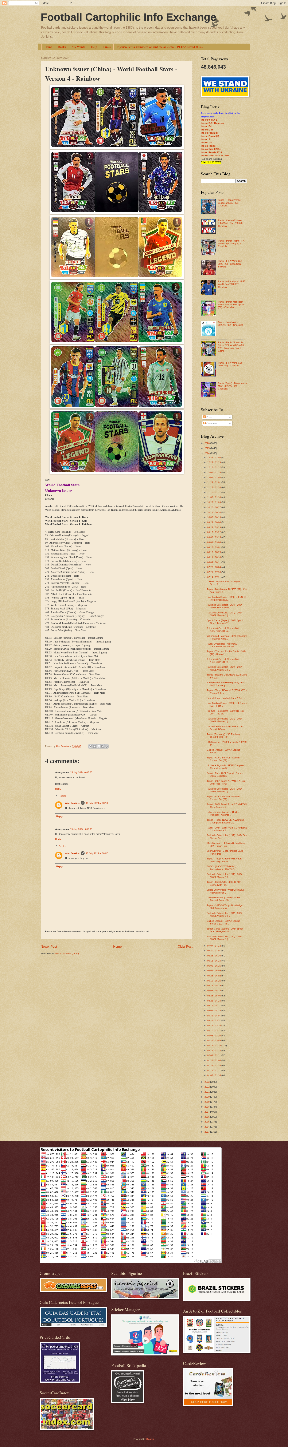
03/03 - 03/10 (214, 1035)
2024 (207, 453)
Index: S (205, 139)
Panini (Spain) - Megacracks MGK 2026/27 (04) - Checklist (232, 386)
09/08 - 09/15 (214, 537)
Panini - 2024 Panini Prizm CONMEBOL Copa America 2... (227, 805)
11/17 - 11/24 (214, 487)
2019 (207, 1102)
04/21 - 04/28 (214, 1000)
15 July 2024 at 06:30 (81, 829)
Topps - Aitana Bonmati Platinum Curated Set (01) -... (223, 798)
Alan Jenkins (72, 803)
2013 (207, 1131)
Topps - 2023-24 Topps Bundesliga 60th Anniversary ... (224, 906)
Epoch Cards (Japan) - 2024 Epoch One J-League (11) (225, 621)
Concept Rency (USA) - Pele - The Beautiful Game (224, 727)
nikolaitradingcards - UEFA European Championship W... (225, 766)
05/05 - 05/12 (214, 990)
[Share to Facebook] (102, 746)
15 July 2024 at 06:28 (81, 772)
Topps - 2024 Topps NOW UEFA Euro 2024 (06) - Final (226, 782)
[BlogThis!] (94, 746)
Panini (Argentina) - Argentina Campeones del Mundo (222, 645)
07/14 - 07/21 (214, 577)
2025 (207, 448)
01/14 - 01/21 (214, 1070)
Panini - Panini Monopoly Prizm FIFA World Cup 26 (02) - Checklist (231, 305)
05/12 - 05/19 (214, 985)
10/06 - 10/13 (214, 517)
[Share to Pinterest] (106, 746)
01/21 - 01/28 (214, 1065)
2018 (207, 1106)
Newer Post (49, 946)
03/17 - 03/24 (214, 1025)
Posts (209, 417)
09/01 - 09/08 (214, 542)
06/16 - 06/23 (214, 960)
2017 (207, 1112)
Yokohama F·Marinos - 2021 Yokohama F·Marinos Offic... (227, 637)
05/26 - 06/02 (214, 975)
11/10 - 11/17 (214, 492)
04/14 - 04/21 (214, 1005)
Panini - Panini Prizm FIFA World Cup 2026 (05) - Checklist (231, 243)
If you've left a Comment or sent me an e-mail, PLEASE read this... (160, 47)
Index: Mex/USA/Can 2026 (215, 155)
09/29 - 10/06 (214, 522)
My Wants (78, 47)
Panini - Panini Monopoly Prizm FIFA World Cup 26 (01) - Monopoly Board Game (231, 346)
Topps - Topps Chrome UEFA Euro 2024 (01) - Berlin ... (224, 860)
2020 (207, 1097)
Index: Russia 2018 (211, 152)
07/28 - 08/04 (214, 567)
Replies (62, 796)
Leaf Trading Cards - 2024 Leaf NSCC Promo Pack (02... (226, 598)
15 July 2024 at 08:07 (97, 853)
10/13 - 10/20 (214, 512)
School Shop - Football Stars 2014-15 (226, 698)
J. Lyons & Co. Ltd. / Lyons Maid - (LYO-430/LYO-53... (224, 629)
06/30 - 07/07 (214, 950)
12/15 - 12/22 (214, 467)
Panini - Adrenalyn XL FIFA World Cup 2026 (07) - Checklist (231, 284)
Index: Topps (208, 146)
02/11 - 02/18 (214, 1050)
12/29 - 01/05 (214, 457)
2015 (207, 1121)
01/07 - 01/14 (214, 1075)
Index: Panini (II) (210, 136)
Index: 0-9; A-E (209, 119)
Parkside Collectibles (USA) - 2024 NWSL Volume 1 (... (224, 614)
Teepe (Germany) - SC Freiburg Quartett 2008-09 (223, 735)
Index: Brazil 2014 (211, 149)
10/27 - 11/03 (214, 502)
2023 (207, 1082)
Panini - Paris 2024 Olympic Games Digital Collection (225, 774)
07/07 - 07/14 (214, 945)
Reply (58, 788)
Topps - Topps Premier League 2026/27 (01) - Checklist (229, 203)
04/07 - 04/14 (214, 1010)
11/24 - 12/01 (214, 482)
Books (62, 47)
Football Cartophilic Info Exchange (128, 17)
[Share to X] (98, 746)
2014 (207, 1126)
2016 (207, 1117)
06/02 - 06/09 (214, 970)
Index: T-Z (206, 142)
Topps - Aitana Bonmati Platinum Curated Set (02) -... (223, 759)
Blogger (150, 1439)
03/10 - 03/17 (214, 1030)
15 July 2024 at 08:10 (97, 803)
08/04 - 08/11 (214, 562)
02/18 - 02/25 (214, 1045)
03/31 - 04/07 (214, 1015)
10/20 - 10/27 (214, 507)
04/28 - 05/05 (214, 995)
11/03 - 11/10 (214, 497)
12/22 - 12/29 (214, 462)
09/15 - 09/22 (214, 532)
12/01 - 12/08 (214, 477)
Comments (212, 423)
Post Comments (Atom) (67, 953)
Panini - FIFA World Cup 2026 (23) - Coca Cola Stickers (230, 264)
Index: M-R (207, 129)
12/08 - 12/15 (214, 472)
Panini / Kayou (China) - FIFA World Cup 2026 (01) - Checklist (232, 223)
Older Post (185, 946)
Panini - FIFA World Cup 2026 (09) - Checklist (230, 364)
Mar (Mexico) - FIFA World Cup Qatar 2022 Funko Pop (226, 844)
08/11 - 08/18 (214, 557)
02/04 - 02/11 (214, 1055)
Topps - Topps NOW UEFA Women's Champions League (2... (225, 821)
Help (94, 47)
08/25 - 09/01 (214, 547)
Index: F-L (206, 126)
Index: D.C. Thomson (213, 123)
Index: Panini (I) (209, 133)
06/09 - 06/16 (214, 965)
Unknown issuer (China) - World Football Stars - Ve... (223, 899)
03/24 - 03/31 (214, 1020)
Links (106, 47)
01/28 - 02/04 (214, 1060)
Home (48, 47)
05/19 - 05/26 (214, 980)
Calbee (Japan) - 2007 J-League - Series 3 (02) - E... (224, 922)
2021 (207, 1092)
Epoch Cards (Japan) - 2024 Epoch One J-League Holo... (225, 930)
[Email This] (90, 746)
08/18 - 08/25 (214, 552)
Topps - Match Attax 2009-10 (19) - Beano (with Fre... (225, 883)
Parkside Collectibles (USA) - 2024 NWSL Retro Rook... (224, 606)
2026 (207, 443)
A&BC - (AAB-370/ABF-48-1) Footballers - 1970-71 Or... (222, 867)
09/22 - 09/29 (214, 527)
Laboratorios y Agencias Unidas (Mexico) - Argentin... (223, 813)
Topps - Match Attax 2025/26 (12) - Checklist (230, 323)
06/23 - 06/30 (214, 955)
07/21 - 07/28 (214, 572)
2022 (207, 1086)
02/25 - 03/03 (214, 1040)
